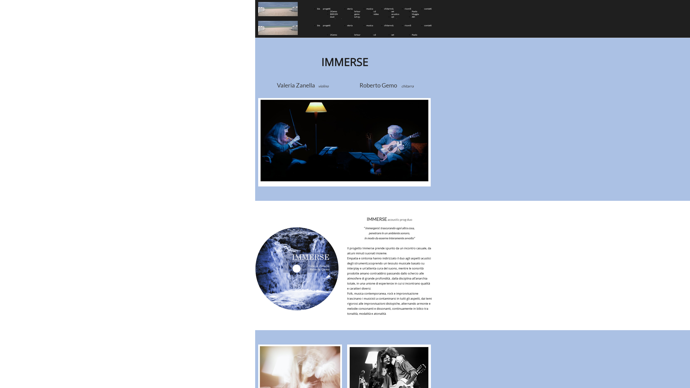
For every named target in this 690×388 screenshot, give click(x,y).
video (376, 14)
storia (350, 8)
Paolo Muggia (415, 12)
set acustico (395, 12)
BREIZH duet (334, 15)
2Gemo (333, 11)
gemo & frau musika (357, 17)
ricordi (408, 8)
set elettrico (395, 18)
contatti (428, 8)
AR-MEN (414, 18)
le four (357, 11)
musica (369, 8)
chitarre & (389, 8)
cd (375, 11)
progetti (326, 8)
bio (318, 8)
